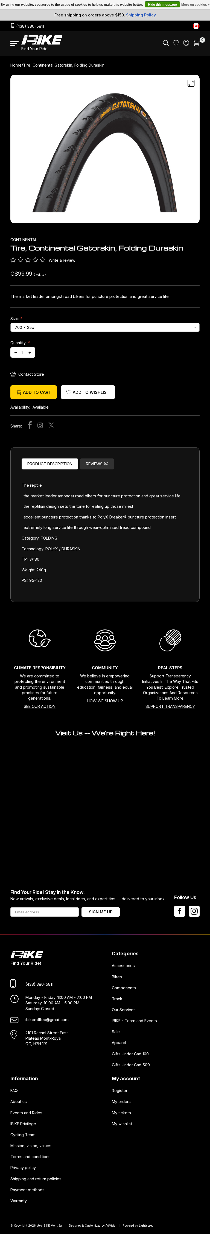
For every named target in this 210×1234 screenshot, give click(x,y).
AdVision (111, 1225)
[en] (196, 25)
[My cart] (196, 44)
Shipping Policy (141, 15)
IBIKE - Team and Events (134, 1020)
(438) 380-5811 (29, 26)
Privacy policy (23, 1167)
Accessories (123, 965)
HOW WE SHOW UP (105, 701)
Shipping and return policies (36, 1178)
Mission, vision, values (30, 1145)
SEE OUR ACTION (40, 706)
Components (124, 987)
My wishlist (122, 1123)
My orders (121, 1101)
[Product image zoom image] (105, 151)
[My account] (186, 44)
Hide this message (162, 5)
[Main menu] (14, 43)
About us (18, 1101)
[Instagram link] (194, 911)
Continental (23, 239)
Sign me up (100, 912)
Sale (116, 1031)
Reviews (97, 463)
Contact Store (31, 374)
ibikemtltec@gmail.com (47, 1019)
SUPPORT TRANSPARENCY (170, 706)
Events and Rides (26, 1112)
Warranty (18, 1200)
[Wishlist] (176, 44)
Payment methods (27, 1189)
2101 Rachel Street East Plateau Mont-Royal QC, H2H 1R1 (46, 1038)
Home (16, 65)
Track (117, 998)
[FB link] (179, 911)
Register (119, 1090)
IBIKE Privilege (23, 1123)
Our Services (124, 1009)
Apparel (119, 1042)
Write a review (62, 260)
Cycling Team (23, 1134)
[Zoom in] (191, 83)
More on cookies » (195, 5)
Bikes (117, 976)
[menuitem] (166, 43)
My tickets (121, 1112)
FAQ (14, 1090)
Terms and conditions (30, 1156)
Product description (49, 463)
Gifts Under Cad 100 (130, 1053)
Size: (16, 318)
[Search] (166, 44)
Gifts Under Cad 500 (131, 1064)
